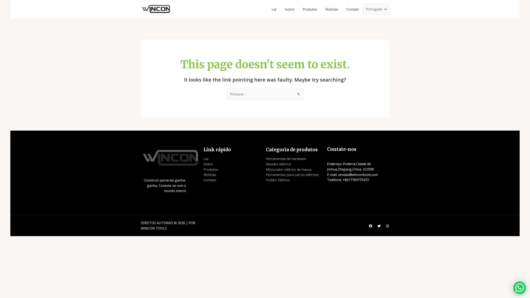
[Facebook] (370, 226)
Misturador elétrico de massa (288, 169)
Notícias (210, 174)
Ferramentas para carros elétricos (292, 174)
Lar (206, 158)
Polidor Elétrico (278, 180)
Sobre (208, 164)
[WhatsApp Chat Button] (519, 287)
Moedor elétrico (278, 164)
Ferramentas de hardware (286, 158)
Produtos (211, 169)
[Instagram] (387, 226)
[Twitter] (379, 226)
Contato (210, 180)
